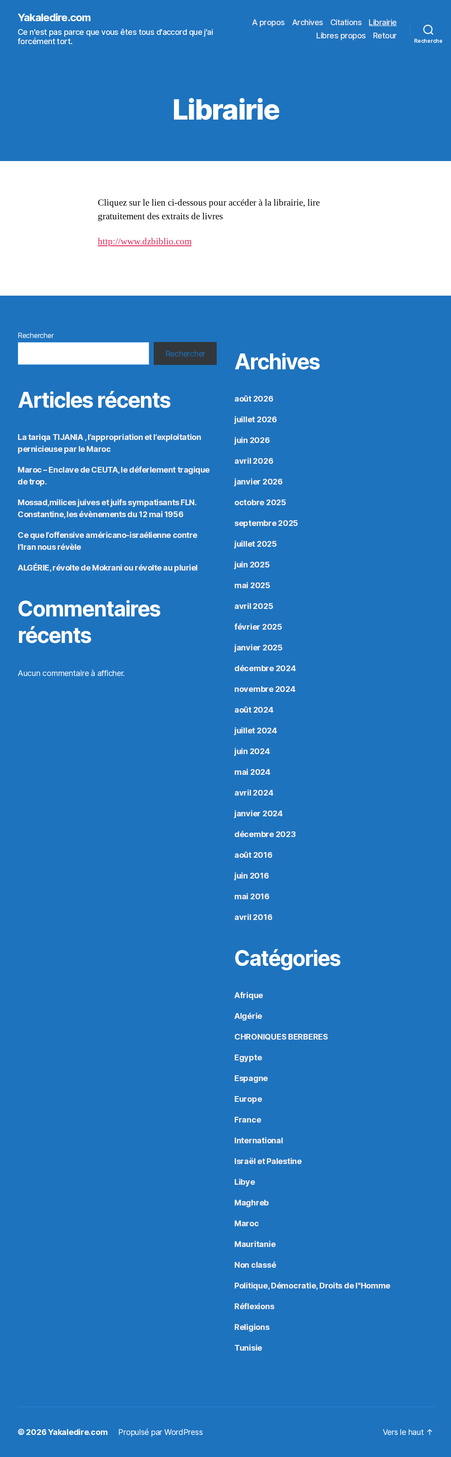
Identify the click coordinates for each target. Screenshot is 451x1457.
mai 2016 (252, 896)
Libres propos (341, 35)
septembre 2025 (266, 523)
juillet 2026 (255, 419)
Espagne (251, 1078)
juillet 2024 (255, 730)
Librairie (383, 22)
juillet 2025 (255, 543)
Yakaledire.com (54, 17)
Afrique (248, 995)
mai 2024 (252, 772)
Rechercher (35, 335)
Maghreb (251, 1202)
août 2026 (254, 398)
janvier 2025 (258, 647)
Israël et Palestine (268, 1161)
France (247, 1119)
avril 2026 (253, 461)
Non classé (255, 1264)
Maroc (246, 1223)
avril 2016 (253, 917)
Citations (346, 22)
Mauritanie (254, 1244)
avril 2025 (253, 606)
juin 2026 (252, 440)
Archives (307, 22)
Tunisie (248, 1347)
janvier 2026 (258, 481)
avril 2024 (253, 792)
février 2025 (258, 626)
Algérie (248, 1016)
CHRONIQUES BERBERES (281, 1036)
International (258, 1140)
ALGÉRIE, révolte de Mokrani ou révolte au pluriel (108, 567)
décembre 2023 (265, 834)
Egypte (248, 1057)
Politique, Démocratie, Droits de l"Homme (312, 1285)
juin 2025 (252, 564)
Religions (252, 1327)
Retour (385, 35)
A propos (268, 22)
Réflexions (254, 1306)
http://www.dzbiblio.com (145, 242)
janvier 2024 (258, 813)
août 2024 (254, 709)
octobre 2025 (260, 502)
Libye (244, 1182)
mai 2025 (252, 585)
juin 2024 (252, 751)
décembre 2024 (265, 668)
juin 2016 (251, 875)
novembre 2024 (265, 689)
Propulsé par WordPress (160, 1432)
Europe (248, 1099)
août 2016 (253, 855)
